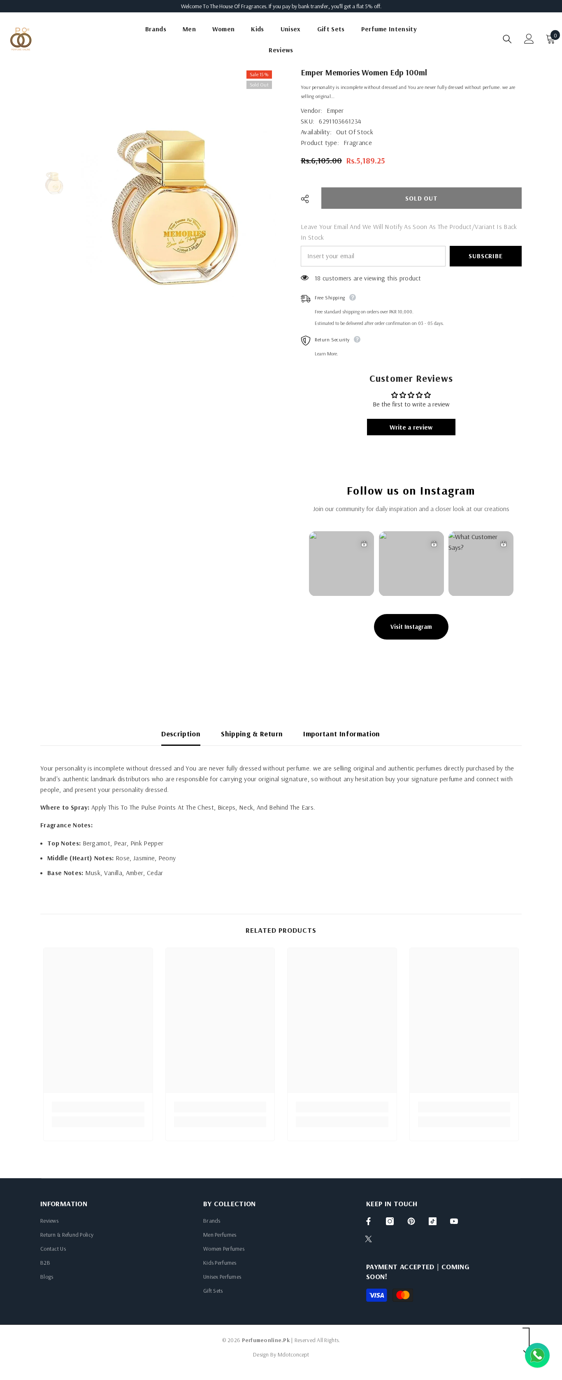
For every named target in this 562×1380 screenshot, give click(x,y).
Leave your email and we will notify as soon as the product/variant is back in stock (409, 231)
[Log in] (529, 39)
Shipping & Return (252, 733)
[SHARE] (308, 199)
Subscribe (485, 256)
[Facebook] (368, 1221)
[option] (178, 210)
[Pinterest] (411, 1221)
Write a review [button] (411, 427)
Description (180, 733)
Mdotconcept (293, 1354)
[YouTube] (454, 1221)
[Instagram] (389, 1221)
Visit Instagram (411, 626)
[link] (98, 1107)
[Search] (507, 38)
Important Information (341, 733)
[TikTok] (432, 1221)
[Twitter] (368, 1239)
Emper (335, 110)
